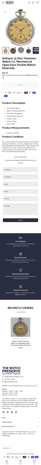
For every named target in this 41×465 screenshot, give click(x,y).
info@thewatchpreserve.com (14, 376)
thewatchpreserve (17, 454)
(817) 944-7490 (10, 379)
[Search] (29, 3)
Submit (20, 220)
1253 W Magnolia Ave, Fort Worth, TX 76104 (22, 385)
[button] (29, 3)
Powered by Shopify (28, 454)
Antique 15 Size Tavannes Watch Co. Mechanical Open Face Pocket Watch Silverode (20, 343)
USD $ (7, 448)
